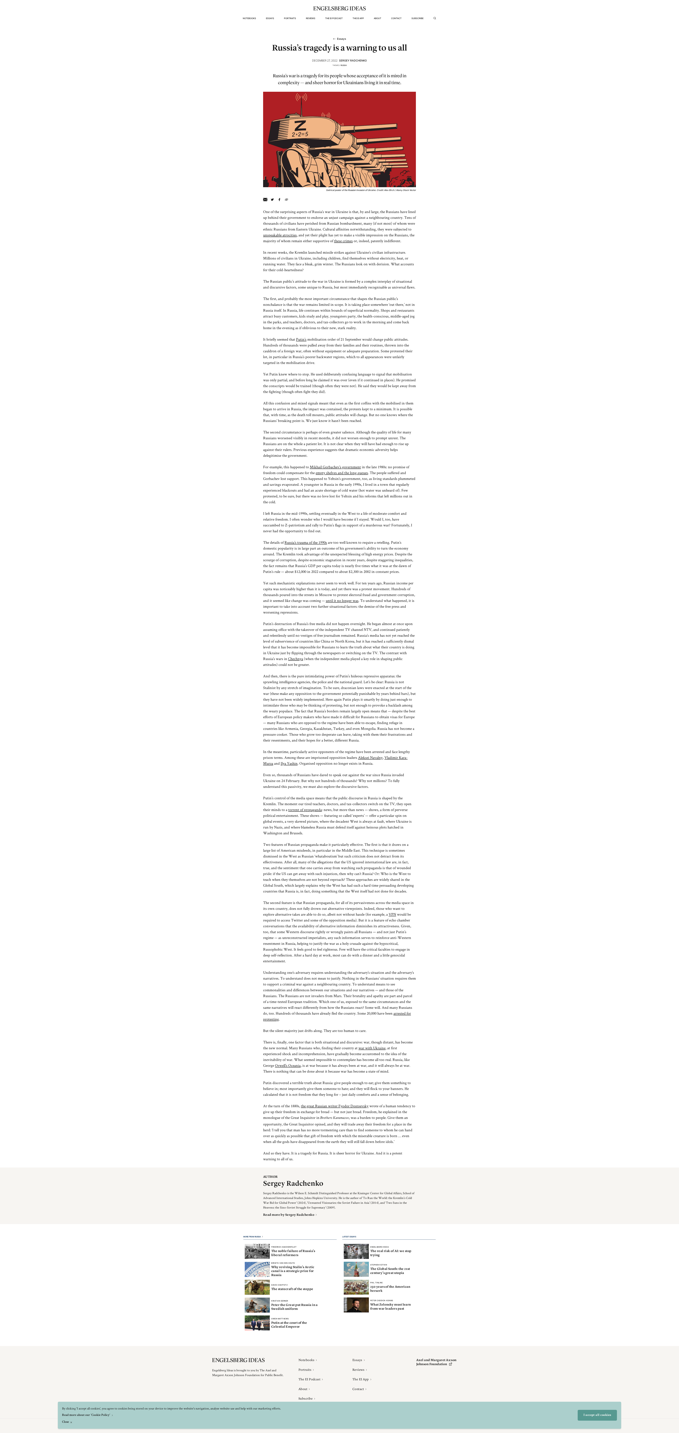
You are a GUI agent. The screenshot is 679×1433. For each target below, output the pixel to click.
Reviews (310, 18)
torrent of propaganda (305, 809)
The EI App (358, 18)
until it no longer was (342, 600)
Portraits (290, 18)
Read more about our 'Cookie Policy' (86, 1415)
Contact (396, 18)
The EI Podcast (334, 18)
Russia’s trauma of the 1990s (306, 542)
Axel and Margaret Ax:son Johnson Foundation (436, 1362)
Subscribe (417, 18)
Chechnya (295, 658)
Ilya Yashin (289, 763)
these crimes (343, 240)
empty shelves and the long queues (342, 472)
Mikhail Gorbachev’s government (335, 466)
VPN (392, 914)
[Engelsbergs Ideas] (339, 8)
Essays (270, 18)
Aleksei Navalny (370, 757)
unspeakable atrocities (280, 234)
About (377, 18)
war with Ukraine (371, 1047)
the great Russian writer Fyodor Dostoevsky (334, 1105)
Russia (344, 65)
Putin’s (301, 339)
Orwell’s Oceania (288, 1065)
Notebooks (249, 18)
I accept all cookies (597, 1415)
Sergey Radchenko (353, 60)
